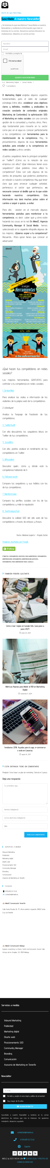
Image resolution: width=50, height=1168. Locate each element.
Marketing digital (7, 858)
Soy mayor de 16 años (15, 1101)
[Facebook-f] (20, 1153)
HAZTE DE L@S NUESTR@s (11, 13)
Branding (5, 871)
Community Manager (9, 868)
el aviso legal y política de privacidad (32, 1096)
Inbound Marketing (8, 852)
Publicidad (5, 855)
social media (27, 82)
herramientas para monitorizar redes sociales (17, 562)
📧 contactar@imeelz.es (10, 894)
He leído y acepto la (23, 53)
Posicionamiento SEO (9, 865)
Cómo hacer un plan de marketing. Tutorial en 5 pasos (28, 772)
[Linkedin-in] (30, 1153)
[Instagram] (14, 1153)
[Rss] (35, 1153)
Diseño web (6, 862)
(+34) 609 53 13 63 (11, 891)
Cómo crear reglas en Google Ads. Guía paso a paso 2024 (25, 627)
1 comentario (11, 86)
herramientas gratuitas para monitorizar (23, 556)
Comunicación (7, 874)
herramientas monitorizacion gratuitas (25, 559)
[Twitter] (25, 1153)
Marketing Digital (12, 82)
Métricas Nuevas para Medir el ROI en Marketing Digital (25, 688)
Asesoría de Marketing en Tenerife (13, 878)
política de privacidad (31, 53)
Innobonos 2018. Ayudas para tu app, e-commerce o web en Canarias (25, 749)
